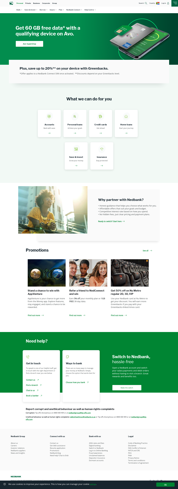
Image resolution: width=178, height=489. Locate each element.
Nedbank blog (55, 453)
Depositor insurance (97, 458)
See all (146, 250)
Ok (165, 485)
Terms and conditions (136, 460)
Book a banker (32, 395)
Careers (14, 445)
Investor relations (18, 448)
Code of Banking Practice (137, 443)
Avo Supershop (29, 44)
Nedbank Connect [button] (73, 10)
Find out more (34, 315)
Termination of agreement (138, 463)
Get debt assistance (57, 445)
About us (14, 443)
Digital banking (95, 445)
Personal (19, 3)
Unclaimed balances (97, 455)
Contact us (31, 380)
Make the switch (127, 388)
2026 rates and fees (96, 443)
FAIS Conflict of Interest (137, 448)
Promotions (54, 450)
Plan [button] (60, 10)
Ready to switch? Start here (110, 221)
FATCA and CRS (134, 450)
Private (28, 3)
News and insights (18, 453)
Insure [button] (52, 10)
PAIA (130, 455)
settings (93, 484)
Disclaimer (132, 445)
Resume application (57, 448)
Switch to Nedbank (96, 448)
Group (54, 3)
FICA (129, 453)
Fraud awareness (95, 453)
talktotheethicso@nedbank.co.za (82, 417)
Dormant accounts (96, 460)
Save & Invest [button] (30, 10)
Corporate (46, 3)
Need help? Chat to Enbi (59, 455)
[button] (143, 3)
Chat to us (30, 390)
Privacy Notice (133, 458)
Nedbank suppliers (18, 450)
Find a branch (32, 385)
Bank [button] (18, 10)
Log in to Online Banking (98, 450)
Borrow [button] (43, 10)
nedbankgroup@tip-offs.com (79, 413)
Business (36, 3)
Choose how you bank (75, 382)
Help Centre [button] (89, 10)
